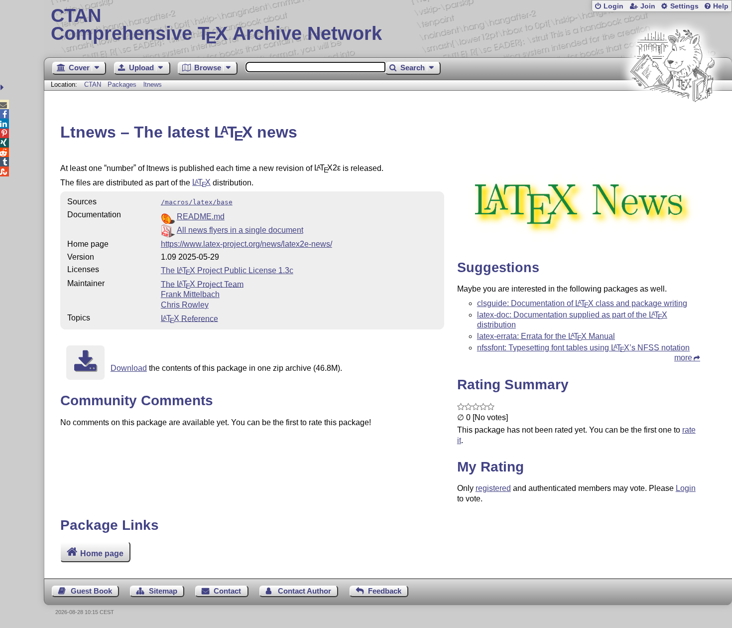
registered (493, 488)
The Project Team (202, 284)
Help (721, 6)
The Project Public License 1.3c (227, 270)
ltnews (152, 84)
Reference (189, 318)
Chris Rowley (185, 305)
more (683, 357)
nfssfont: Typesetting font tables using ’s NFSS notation (583, 347)
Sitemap (163, 591)
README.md (201, 216)
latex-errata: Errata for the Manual (546, 336)
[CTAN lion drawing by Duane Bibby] (672, 121)
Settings (684, 6)
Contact (227, 591)
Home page (101, 553)
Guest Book (91, 591)
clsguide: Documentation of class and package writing (582, 303)
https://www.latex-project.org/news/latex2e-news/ (246, 244)
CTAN (92, 84)
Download (129, 368)
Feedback (384, 591)
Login (613, 6)
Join (647, 6)
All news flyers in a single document (240, 230)
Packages (123, 84)
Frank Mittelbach (190, 294)
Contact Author (304, 591)
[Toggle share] (3, 87)
